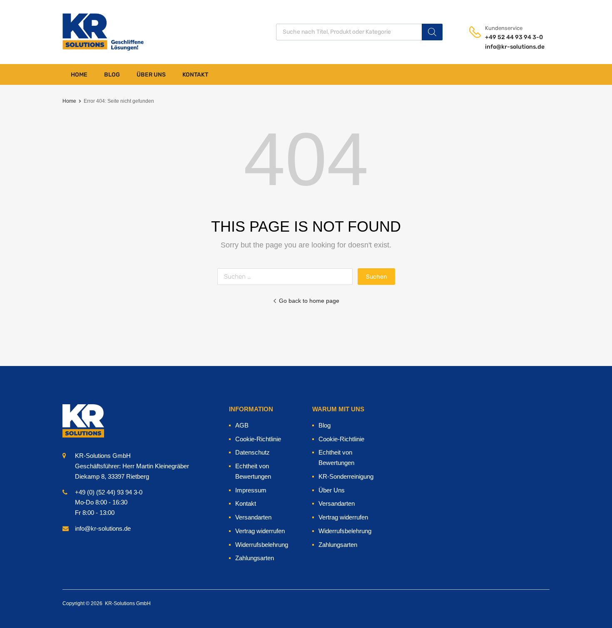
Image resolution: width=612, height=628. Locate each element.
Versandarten (253, 517)
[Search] (432, 32)
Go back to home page (309, 300)
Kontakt (195, 74)
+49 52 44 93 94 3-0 (505, 37)
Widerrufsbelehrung (261, 544)
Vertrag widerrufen (260, 530)
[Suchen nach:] (287, 276)
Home (79, 74)
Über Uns (151, 74)
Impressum (250, 490)
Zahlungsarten (254, 557)
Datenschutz (252, 452)
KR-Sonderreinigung (345, 476)
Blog (112, 74)
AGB (242, 425)
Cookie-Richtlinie (258, 439)
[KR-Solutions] (83, 31)
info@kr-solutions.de (505, 46)
